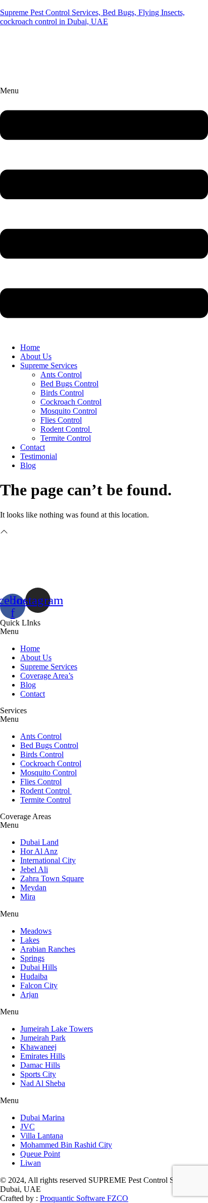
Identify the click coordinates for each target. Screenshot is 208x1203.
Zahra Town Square (52, 878)
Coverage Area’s (46, 675)
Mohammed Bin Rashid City (66, 1144)
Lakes (29, 940)
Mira (27, 896)
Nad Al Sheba (42, 1083)
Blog (28, 465)
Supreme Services (48, 365)
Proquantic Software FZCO (84, 1198)
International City (48, 860)
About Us (35, 356)
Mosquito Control (68, 411)
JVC (27, 1126)
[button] (104, 210)
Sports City (38, 1074)
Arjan (29, 994)
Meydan (33, 887)
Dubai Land (39, 842)
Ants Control (61, 374)
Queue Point (40, 1154)
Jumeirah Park (43, 1038)
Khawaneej (38, 1047)
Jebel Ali (34, 869)
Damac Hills (40, 1065)
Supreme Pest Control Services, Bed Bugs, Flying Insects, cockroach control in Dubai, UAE (92, 17)
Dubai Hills (38, 967)
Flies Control (61, 420)
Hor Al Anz (39, 851)
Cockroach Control (70, 401)
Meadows (35, 931)
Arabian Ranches (47, 949)
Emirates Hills (42, 1056)
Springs (32, 958)
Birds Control (62, 392)
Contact (32, 447)
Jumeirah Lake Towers (56, 1028)
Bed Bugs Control (69, 383)
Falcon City (39, 985)
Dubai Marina (42, 1117)
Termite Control (65, 438)
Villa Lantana (41, 1135)
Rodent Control (66, 429)
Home (30, 347)
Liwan (30, 1163)
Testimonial (38, 456)
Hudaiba (33, 976)
